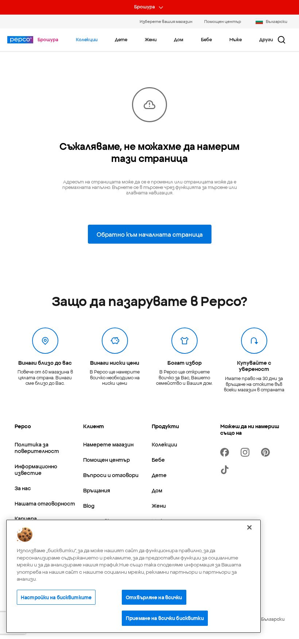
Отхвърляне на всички (154, 597)
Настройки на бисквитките (56, 597)
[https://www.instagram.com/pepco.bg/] (246, 452)
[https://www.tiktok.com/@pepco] (226, 469)
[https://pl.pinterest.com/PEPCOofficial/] (267, 452)
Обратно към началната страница (150, 234)
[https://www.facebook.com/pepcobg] (226, 452)
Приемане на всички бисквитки (165, 618)
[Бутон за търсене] (281, 39)
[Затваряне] (249, 527)
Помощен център (222, 21)
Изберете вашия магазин (166, 21)
